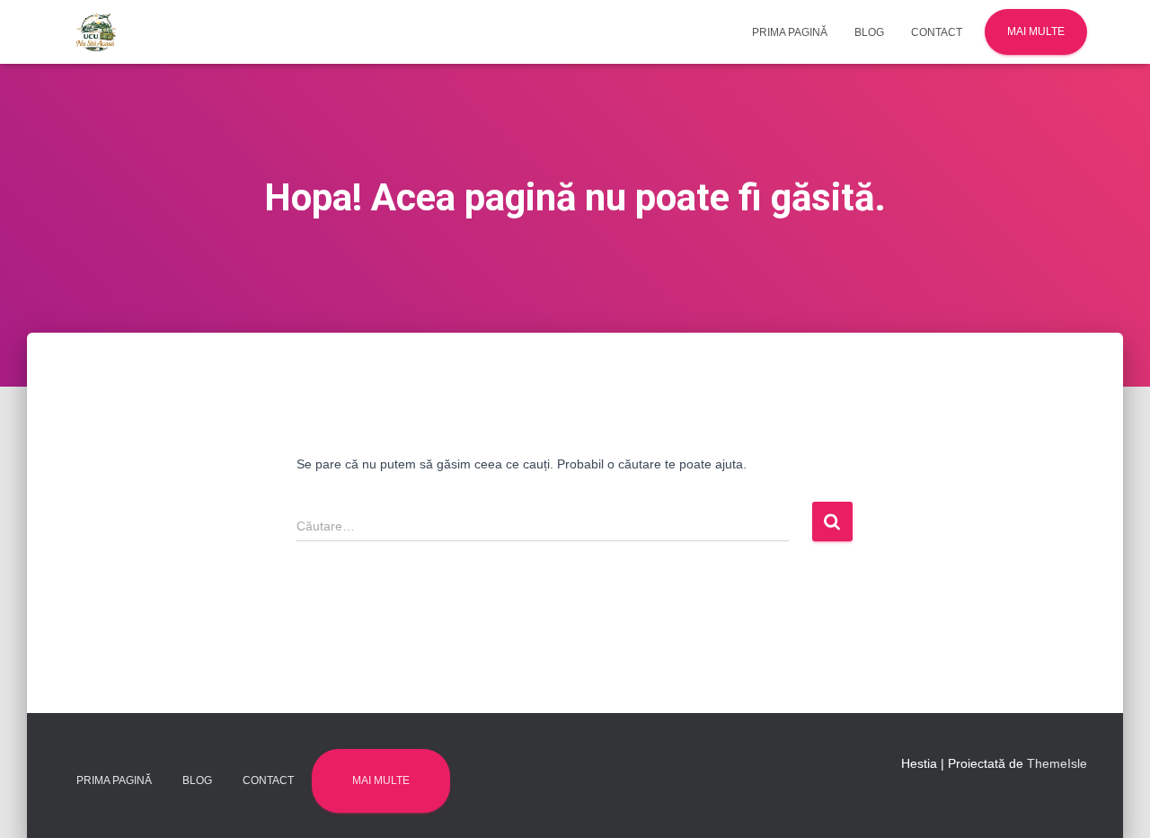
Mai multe (1036, 31)
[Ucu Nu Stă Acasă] (96, 32)
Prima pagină (789, 32)
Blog (869, 32)
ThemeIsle (1057, 763)
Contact (936, 32)
